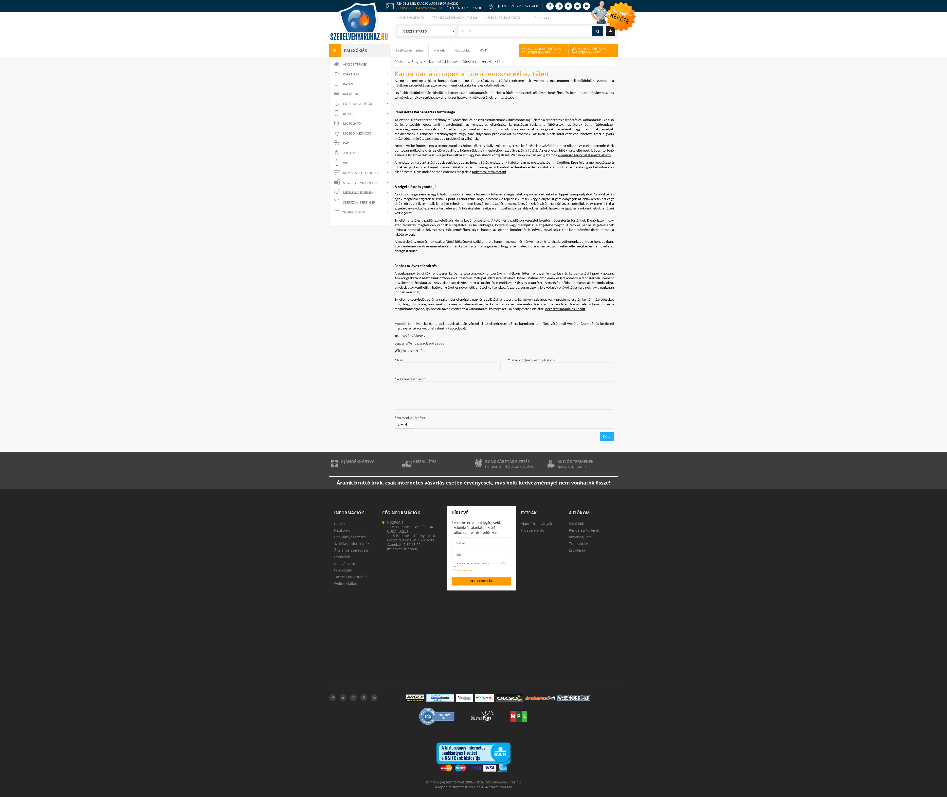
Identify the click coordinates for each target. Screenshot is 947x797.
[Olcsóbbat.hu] (464, 698)
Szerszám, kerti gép (359, 202)
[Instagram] (559, 6)
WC (345, 163)
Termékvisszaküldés (350, 576)
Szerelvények (354, 212)
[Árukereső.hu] (540, 698)
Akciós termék (355, 64)
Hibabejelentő (532, 530)
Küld (607, 436)
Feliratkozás (481, 581)
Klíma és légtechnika (361, 173)
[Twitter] (568, 6)
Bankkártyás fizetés (507, 461)
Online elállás (345, 583)
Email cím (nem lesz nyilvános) (532, 360)
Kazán (348, 84)
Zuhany (349, 153)
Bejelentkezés (505, 6)
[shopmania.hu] (440, 698)
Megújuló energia (358, 192)
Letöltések (577, 550)
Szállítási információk (351, 543)
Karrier (340, 523)
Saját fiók (576, 523)
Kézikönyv (342, 530)
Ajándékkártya (358, 461)
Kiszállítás (425, 461)
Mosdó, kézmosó (357, 133)
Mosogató (352, 123)
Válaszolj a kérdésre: (411, 418)
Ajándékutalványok (536, 523)
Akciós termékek (575, 461)
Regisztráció (529, 6)
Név (400, 360)
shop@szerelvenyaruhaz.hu (419, 8)
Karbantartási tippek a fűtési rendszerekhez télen (464, 61)
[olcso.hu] (509, 698)
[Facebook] (550, 6)
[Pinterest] (577, 6)
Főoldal (400, 61)
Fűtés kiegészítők (357, 104)
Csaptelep (351, 74)
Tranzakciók (578, 543)
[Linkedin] (586, 6)
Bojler (348, 113)
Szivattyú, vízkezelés (360, 182)
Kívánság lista (580, 537)
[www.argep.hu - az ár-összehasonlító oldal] (415, 698)
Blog (415, 61)
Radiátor (350, 94)
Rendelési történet (584, 530)
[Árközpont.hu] (484, 698)
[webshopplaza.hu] (573, 698)
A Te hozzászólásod (411, 379)
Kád (346, 143)
